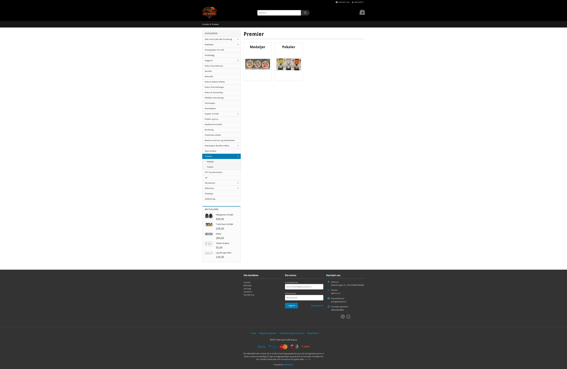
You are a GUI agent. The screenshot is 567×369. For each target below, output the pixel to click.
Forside (205, 24)
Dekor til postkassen (214, 65)
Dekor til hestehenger (214, 87)
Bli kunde (248, 285)
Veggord (208, 60)
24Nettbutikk (288, 364)
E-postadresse (291, 282)
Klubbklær (209, 44)
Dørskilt (208, 71)
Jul (206, 177)
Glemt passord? (317, 305)
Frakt (253, 333)
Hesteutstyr (210, 183)
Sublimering (210, 199)
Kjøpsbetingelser (268, 333)
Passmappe (210, 103)
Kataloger (209, 193)
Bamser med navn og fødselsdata (220, 140)
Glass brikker (210, 151)
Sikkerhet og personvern (292, 333)
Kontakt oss (249, 294)
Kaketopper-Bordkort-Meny (217, 145)
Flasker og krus (211, 119)
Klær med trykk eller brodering (218, 39)
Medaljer (210, 161)
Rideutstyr (209, 188)
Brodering (209, 129)
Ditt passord (290, 293)
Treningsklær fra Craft (214, 49)
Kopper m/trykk (212, 113)
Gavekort (248, 291)
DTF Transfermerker (213, 172)
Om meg (247, 288)
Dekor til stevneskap (214, 92)
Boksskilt (209, 76)
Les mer (308, 359)
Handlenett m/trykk (213, 124)
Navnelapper (210, 108)
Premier (208, 156)
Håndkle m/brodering (214, 97)
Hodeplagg (210, 55)
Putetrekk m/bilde (213, 135)
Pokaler (210, 167)
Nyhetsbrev (313, 333)
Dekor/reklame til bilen (215, 81)
